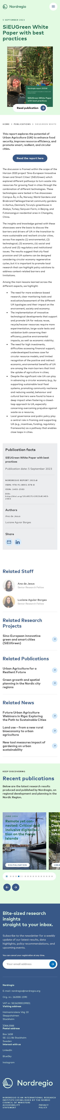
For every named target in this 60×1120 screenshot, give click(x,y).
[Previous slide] (7, 887)
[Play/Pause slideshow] (6, 876)
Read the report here (30, 158)
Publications (22, 124)
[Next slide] (15, 887)
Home (6, 124)
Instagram (8, 1062)
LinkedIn (7, 1050)
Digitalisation (17, 865)
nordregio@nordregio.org (26, 990)
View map (8, 1025)
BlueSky (7, 1056)
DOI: (27, 496)
